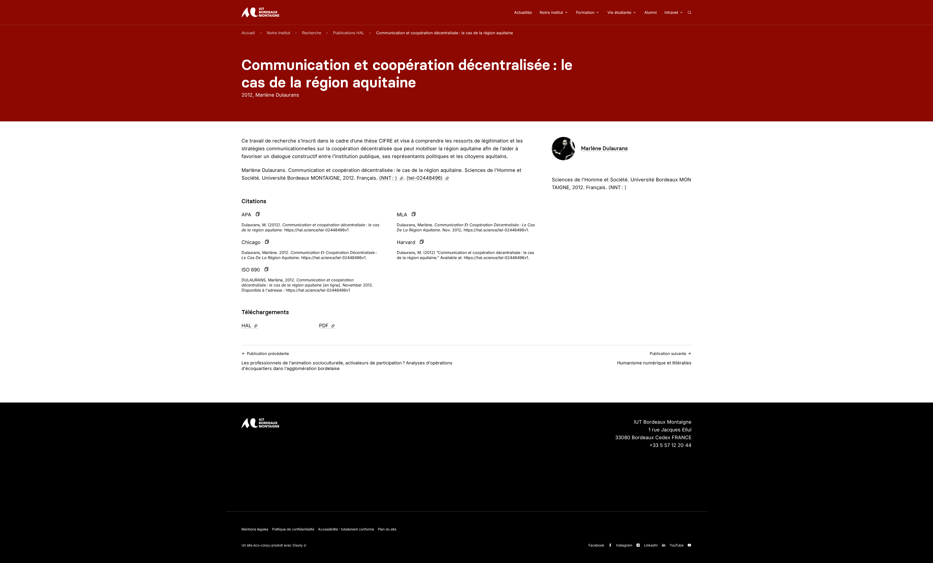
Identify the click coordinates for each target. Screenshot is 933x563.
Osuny (298, 545)
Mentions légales (255, 529)
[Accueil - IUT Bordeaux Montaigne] (260, 12)
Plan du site (387, 529)
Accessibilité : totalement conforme (346, 529)
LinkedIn (651, 545)
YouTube (676, 545)
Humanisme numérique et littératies (654, 358)
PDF (340, 325)
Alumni (650, 12)
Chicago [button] (251, 242)
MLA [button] (402, 215)
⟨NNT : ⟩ (391, 178)
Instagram (624, 545)
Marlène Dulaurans (604, 148)
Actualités (523, 12)
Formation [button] (585, 12)
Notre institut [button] (551, 12)
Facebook (596, 545)
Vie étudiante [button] (619, 12)
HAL (263, 325)
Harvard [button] (406, 242)
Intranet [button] (671, 12)
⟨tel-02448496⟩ (427, 178)
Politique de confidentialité (293, 529)
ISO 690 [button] (251, 270)
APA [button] (246, 215)
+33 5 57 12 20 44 (670, 445)
